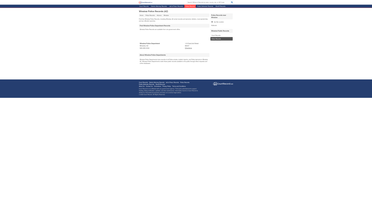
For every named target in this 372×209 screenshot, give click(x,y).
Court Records (144, 6)
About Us (142, 86)
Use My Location (218, 22)
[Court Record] (145, 2)
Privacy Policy (166, 86)
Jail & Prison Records (176, 6)
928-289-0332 (144, 48)
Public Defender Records (205, 6)
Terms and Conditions (179, 86)
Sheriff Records (220, 6)
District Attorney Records (159, 6)
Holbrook (214, 25)
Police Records (190, 6)
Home (141, 15)
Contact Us (149, 86)
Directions (188, 48)
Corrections (157, 86)
